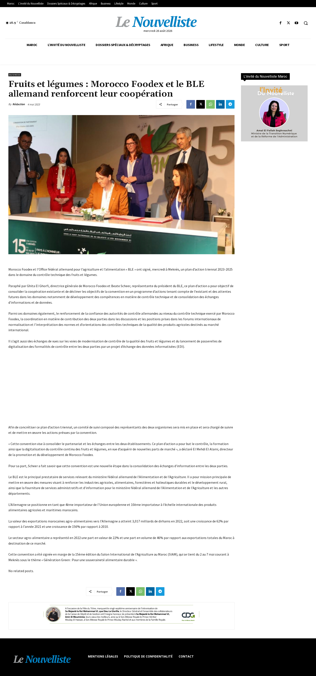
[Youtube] (296, 23)
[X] (288, 23)
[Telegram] (230, 104)
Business (14, 74)
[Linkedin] (220, 104)
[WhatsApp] (210, 104)
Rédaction (18, 104)
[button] (306, 23)
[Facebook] (280, 23)
